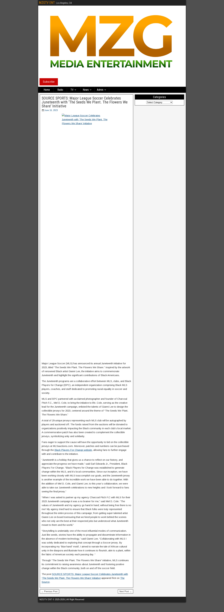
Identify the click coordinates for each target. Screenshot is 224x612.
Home (47, 89)
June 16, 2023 (51, 110)
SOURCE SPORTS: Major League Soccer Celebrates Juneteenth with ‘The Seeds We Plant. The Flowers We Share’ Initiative (85, 102)
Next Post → (125, 591)
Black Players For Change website (73, 450)
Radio (60, 89)
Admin (100, 89)
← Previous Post (49, 591)
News (86, 89)
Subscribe (49, 81)
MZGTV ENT (47, 3)
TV (72, 89)
